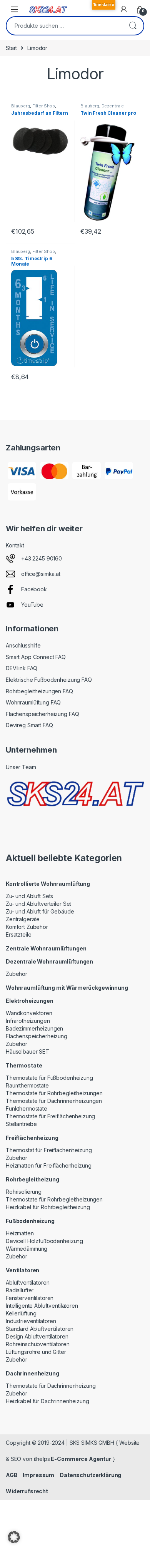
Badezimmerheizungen (34, 1028)
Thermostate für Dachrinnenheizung (50, 1385)
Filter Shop (43, 106)
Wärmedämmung (26, 1248)
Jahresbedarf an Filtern (39, 113)
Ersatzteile (18, 934)
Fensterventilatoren (29, 1298)
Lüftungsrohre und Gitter (36, 1352)
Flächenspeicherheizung (36, 1036)
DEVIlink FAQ (21, 668)
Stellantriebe (21, 1124)
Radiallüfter (19, 1290)
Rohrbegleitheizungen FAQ (39, 691)
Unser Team (21, 767)
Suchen (132, 26)
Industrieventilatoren (31, 1321)
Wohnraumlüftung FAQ (33, 702)
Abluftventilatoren (27, 1282)
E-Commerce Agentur (80, 1459)
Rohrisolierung (24, 1191)
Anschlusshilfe (23, 645)
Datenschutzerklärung (90, 1475)
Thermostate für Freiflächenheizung (50, 1116)
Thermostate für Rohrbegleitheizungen (54, 1093)
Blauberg (20, 106)
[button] (14, 1537)
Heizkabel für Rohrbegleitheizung (48, 1207)
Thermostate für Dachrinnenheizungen (54, 1101)
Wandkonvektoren (29, 1013)
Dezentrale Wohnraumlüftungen (102, 108)
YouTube (32, 604)
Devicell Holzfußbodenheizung (44, 1241)
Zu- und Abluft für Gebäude (40, 911)
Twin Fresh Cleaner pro (108, 113)
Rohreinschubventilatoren (38, 1344)
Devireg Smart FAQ (29, 725)
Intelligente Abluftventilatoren (42, 1305)
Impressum (38, 1475)
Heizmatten (20, 1233)
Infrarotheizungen (28, 1020)
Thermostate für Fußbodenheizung (49, 1077)
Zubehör (16, 973)
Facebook (34, 589)
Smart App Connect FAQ (36, 657)
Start (11, 48)
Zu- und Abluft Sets (29, 896)
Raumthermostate (27, 1085)
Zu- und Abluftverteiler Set (38, 903)
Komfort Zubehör (27, 927)
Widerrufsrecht (27, 1491)
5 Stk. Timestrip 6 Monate (31, 261)
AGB (12, 1475)
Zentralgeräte (23, 919)
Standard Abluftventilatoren (39, 1328)
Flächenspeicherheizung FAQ (42, 714)
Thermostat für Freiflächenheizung (49, 1150)
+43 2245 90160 (41, 558)
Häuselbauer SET (27, 1051)
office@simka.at (40, 574)
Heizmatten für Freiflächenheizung (48, 1165)
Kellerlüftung (21, 1313)
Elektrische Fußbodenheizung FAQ (49, 679)
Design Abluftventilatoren (37, 1336)
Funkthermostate (26, 1108)
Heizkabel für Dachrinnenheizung (47, 1401)
